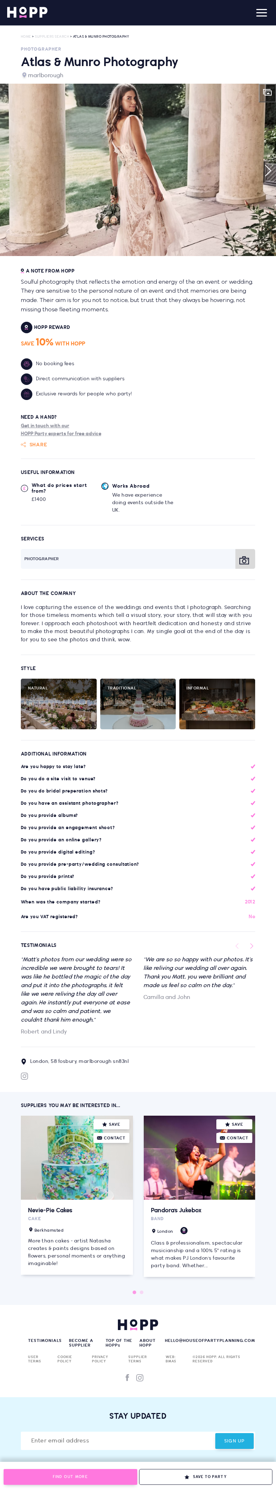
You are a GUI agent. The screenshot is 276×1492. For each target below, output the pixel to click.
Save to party (210, 1477)
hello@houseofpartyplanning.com (210, 1340)
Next (267, 170)
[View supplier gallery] (267, 93)
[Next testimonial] (251, 946)
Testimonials (45, 1340)
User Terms (34, 1359)
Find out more (70, 1477)
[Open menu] (261, 12)
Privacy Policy (100, 1359)
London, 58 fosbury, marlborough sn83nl (79, 1061)
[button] (138, 170)
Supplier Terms (137, 1359)
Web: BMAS (171, 1359)
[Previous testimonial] (237, 946)
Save (114, 1124)
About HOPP (147, 1343)
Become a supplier (81, 1343)
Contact (114, 1138)
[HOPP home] (27, 13)
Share (38, 445)
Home (26, 37)
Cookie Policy (65, 1359)
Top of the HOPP (119, 1343)
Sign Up (234, 1441)
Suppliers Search (52, 37)
